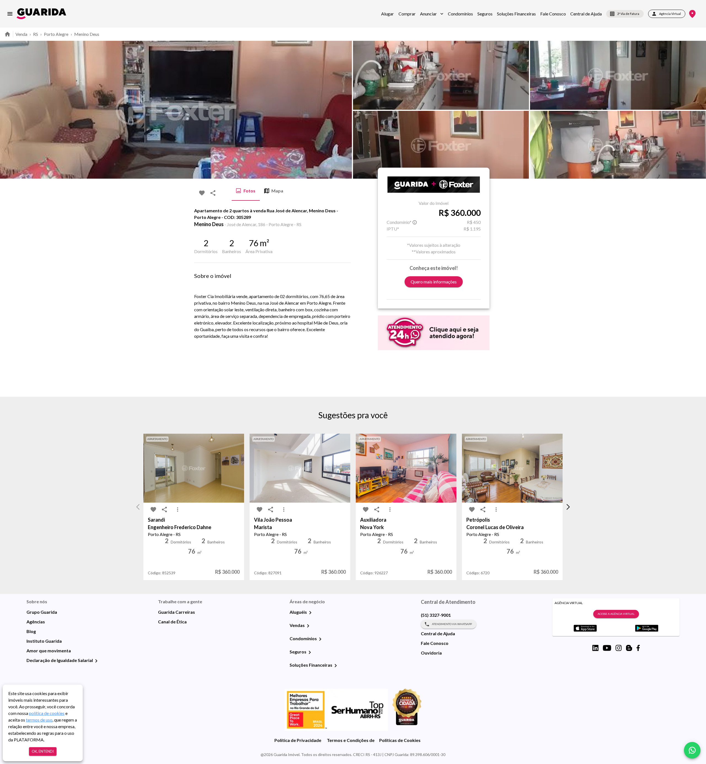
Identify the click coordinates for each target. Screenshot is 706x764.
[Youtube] (607, 648)
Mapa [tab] (277, 190)
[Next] (697, 109)
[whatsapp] (692, 750)
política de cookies (47, 713)
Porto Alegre (56, 34)
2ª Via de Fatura (628, 13)
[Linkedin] (595, 648)
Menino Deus (86, 34)
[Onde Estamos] (692, 14)
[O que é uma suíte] (414, 222)
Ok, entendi (43, 751)
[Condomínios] (320, 639)
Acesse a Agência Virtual (616, 613)
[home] (41, 13)
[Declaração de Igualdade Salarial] (96, 661)
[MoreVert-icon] (177, 509)
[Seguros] (309, 652)
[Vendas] (308, 626)
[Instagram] (618, 648)
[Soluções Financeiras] (335, 665)
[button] (432, 13)
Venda (21, 34)
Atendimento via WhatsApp (452, 624)
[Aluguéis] (310, 612)
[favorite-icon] (201, 193)
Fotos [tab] (249, 190)
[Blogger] (629, 648)
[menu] (10, 13)
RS (35, 34)
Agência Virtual (670, 13)
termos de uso (39, 719)
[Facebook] (638, 648)
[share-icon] (212, 193)
